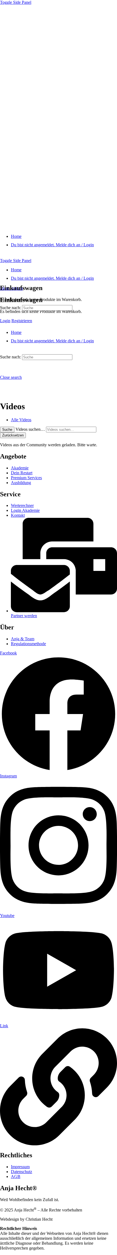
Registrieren (21, 320)
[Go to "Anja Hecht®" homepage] (58, 227)
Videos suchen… (30, 429)
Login (5, 320)
